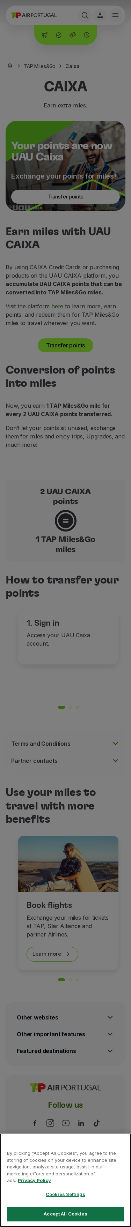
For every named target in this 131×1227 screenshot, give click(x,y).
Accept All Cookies (65, 1214)
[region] (65, 1180)
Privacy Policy (34, 1180)
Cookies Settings (65, 1194)
